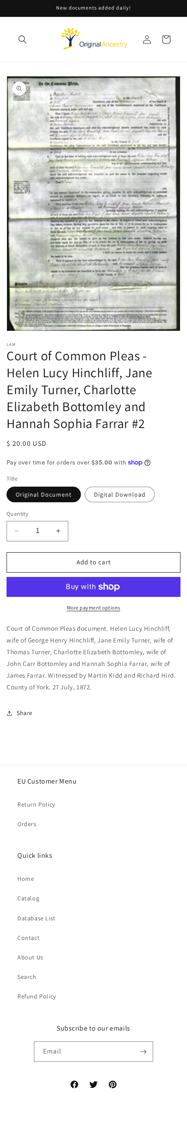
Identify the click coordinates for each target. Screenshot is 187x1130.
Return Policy (36, 804)
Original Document (44, 494)
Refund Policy (36, 996)
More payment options (93, 607)
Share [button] (25, 713)
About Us (30, 957)
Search (27, 977)
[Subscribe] (143, 1051)
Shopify (141, 1126)
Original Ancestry (75, 1126)
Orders (27, 824)
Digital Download (120, 494)
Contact (28, 938)
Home (25, 879)
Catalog (28, 898)
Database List (36, 918)
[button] (22, 39)
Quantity (17, 513)
